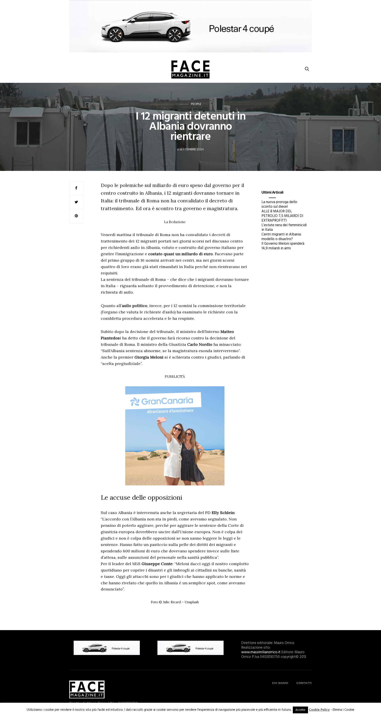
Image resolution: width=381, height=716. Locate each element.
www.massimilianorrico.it (260, 652)
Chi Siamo (280, 683)
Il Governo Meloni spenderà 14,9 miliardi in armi (282, 246)
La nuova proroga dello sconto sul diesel (279, 204)
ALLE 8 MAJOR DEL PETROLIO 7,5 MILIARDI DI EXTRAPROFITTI (282, 216)
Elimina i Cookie (343, 709)
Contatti (304, 683)
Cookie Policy (319, 709)
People (196, 104)
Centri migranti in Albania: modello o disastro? (281, 236)
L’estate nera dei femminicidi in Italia (284, 227)
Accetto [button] (300, 710)
